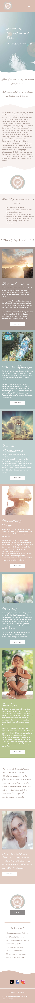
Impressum (12, 992)
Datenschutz (22, 992)
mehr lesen (17, 324)
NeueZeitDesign (7, 999)
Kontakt (17, 912)
